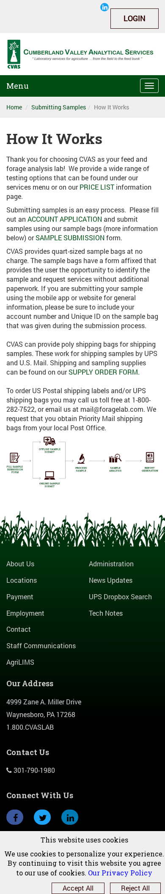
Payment (19, 596)
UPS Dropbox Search (120, 596)
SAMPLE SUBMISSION (70, 237)
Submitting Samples (58, 107)
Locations (21, 580)
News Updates (110, 580)
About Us (20, 563)
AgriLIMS (20, 662)
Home (14, 107)
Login (135, 18)
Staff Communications (41, 645)
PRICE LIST (97, 186)
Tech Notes (106, 613)
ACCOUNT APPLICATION (65, 219)
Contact (18, 629)
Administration (111, 563)
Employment (25, 613)
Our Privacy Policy (120, 872)
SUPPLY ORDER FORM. (105, 371)
